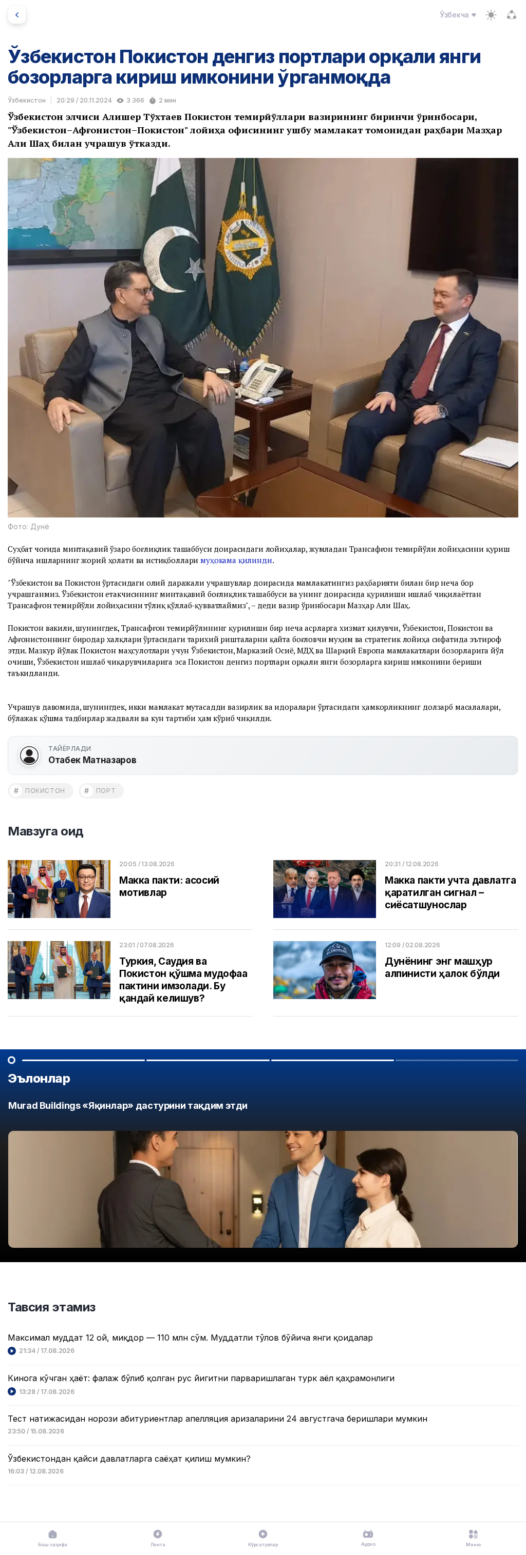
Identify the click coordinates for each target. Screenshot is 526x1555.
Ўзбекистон (27, 100)
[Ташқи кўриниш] (491, 15)
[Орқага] (17, 15)
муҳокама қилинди (236, 560)
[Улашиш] (511, 15)
